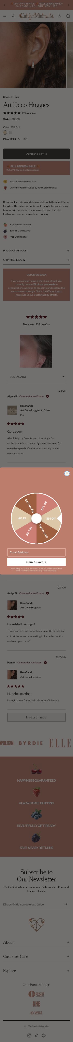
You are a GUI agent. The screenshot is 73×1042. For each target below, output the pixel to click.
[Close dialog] (67, 473)
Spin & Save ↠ (36, 562)
